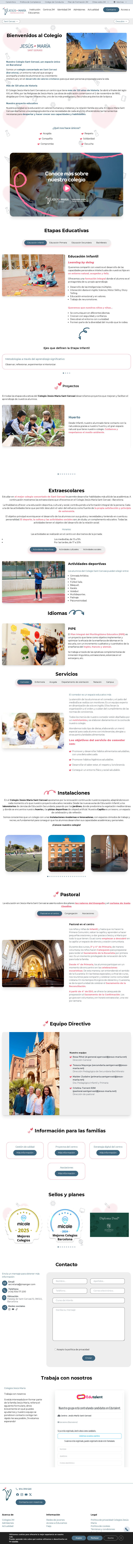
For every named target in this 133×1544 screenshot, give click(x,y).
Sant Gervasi (9, 21)
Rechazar (95, 1538)
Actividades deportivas (43, 549)
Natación (97, 682)
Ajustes (111, 1538)
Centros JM (49, 9)
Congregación (71, 913)
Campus (110, 682)
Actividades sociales (92, 549)
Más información (24, 1152)
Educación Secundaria (82, 243)
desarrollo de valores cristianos (42, 79)
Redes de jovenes (55, 1520)
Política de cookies (100, 1526)
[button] (63, 373)
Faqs (48, 1526)
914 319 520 (24, 1489)
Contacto (111, 9)
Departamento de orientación (75, 682)
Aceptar (79, 1538)
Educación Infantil (35, 243)
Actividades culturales (69, 549)
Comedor (24, 682)
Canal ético (11, 2)
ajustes (15, 1541)
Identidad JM (64, 9)
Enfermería (40, 682)
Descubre (120, 21)
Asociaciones (88, 913)
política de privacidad (78, 1349)
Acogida (53, 682)
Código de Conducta (54, 2)
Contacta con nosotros (30, 1502)
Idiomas (120, 2)
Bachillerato (101, 243)
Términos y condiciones (103, 1529)
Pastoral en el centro (49, 913)
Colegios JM (8, 1520)
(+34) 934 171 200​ (17, 1291)
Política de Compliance (30, 2)
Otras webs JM (99, 2)
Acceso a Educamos (56, 1523)
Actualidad (93, 9)
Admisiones (79, 9)
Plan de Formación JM (78, 2)
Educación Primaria (58, 243)
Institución (34, 9)
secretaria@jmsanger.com (21, 1284)
